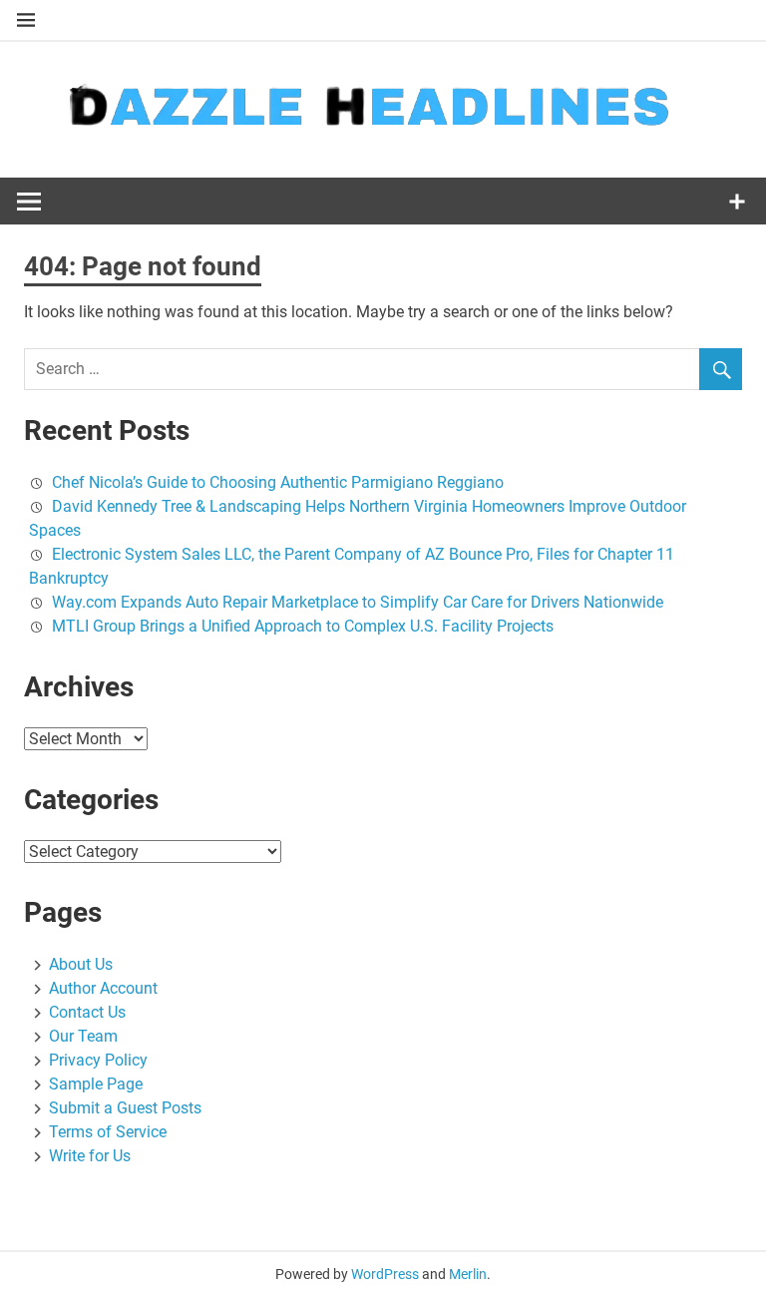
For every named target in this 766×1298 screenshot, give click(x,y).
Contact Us (87, 1012)
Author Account (103, 988)
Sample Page (96, 1084)
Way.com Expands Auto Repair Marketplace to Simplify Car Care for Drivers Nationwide (357, 602)
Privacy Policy (98, 1060)
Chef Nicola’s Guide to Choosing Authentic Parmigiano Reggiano (278, 482)
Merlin (468, 1274)
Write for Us (90, 1155)
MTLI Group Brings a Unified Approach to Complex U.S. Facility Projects (303, 626)
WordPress (385, 1274)
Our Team (83, 1036)
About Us (81, 964)
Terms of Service (108, 1131)
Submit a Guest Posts (125, 1107)
